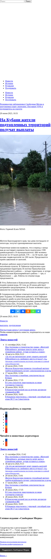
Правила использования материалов (13, 542)
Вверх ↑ (3, 556)
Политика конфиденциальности (11, 544)
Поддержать (10, 88)
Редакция (9, 86)
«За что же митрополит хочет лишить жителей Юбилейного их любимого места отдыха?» (27, 360)
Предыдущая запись (9, 330)
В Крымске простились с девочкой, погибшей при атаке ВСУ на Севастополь (27, 398)
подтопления (15, 325)
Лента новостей (9, 339)
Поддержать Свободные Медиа (15, 550)
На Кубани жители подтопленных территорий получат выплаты (25, 124)
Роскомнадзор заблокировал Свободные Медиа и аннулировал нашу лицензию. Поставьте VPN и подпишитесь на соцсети (22, 106)
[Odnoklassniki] (28, 311)
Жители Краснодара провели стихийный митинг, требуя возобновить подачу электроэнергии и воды (28, 369)
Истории (9, 83)
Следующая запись (26, 330)
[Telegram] (38, 311)
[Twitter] (17, 311)
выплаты (4, 325)
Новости (9, 81)
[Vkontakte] (12, 311)
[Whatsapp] (33, 311)
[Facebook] (23, 311)
